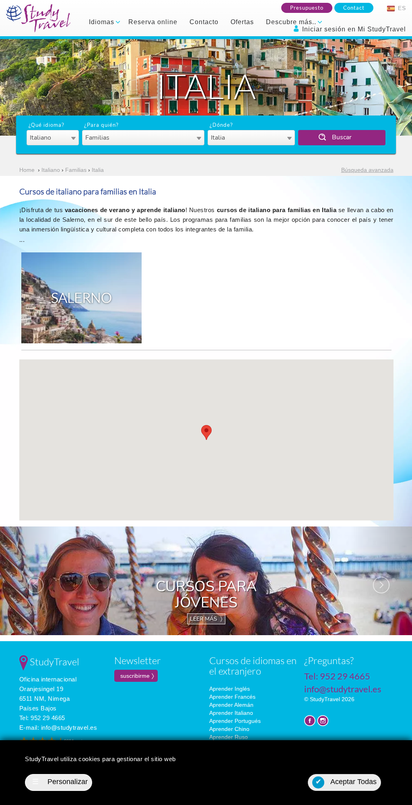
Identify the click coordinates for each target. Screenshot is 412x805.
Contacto (204, 22)
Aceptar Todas (346, 782)
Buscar (342, 137)
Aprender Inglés (229, 688)
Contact (354, 7)
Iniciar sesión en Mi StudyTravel (353, 29)
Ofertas (242, 22)
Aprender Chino (229, 729)
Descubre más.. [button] (292, 22)
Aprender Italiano (231, 713)
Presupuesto (306, 7)
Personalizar (60, 782)
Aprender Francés (232, 697)
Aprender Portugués (235, 721)
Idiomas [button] (102, 22)
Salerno (81, 297)
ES (401, 8)
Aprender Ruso (228, 737)
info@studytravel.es (69, 727)
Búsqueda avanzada (367, 170)
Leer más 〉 (206, 619)
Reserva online (152, 22)
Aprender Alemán (231, 705)
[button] (206, 432)
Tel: (42, 717)
